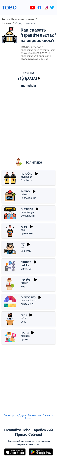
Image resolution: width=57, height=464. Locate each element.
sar (22, 247)
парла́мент (27, 303)
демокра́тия (28, 215)
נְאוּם (24, 315)
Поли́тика (26, 180)
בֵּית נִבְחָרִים (28, 297)
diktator (25, 265)
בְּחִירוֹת (25, 191)
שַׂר (23, 244)
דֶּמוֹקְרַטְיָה (27, 209)
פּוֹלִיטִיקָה (26, 173)
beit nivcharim (28, 300)
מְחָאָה (25, 332)
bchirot (24, 194)
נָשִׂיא (24, 226)
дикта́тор (26, 268)
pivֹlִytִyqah (26, 176)
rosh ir (24, 282)
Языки (5, 19)
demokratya (27, 212)
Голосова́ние (28, 198)
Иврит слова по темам (23, 19)
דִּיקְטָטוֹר (26, 262)
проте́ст (25, 339)
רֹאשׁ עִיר (26, 279)
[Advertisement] (28, 120)
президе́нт (27, 233)
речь (23, 321)
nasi (23, 229)
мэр (23, 286)
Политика (7, 23)
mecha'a (25, 335)
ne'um (24, 318)
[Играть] (39, 78)
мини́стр (26, 251)
